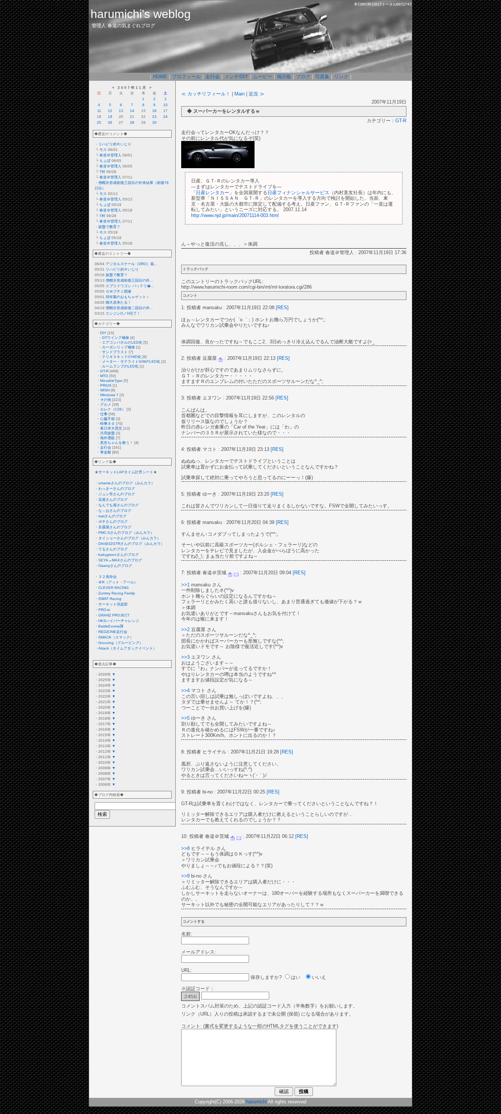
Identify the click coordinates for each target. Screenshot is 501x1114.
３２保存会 (107, 577)
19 (110, 117)
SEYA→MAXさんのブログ (120, 560)
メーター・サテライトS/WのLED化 (131, 361)
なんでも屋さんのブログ (118, 505)
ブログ (303, 76)
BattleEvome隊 (111, 626)
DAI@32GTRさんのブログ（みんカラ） (131, 544)
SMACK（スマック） (116, 637)
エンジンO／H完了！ (123, 313)
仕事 (103, 414)
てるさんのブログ (113, 549)
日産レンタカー (212, 192)
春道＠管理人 (110, 155)
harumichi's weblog (141, 14)
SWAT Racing (109, 599)
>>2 (185, 629)
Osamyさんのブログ (115, 566)
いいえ (319, 977)
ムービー (262, 76)
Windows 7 (109, 395)
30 (154, 122)
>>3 (185, 657)
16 (154, 111)
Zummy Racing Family (116, 593)
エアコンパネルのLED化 (122, 342)
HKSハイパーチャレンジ (118, 621)
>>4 (185, 690)
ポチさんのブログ (113, 522)
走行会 (212, 76)
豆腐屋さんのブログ (114, 527)
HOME (160, 76)
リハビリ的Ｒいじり (114, 144)
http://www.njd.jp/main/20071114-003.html (235, 215)
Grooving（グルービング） (120, 643)
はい (295, 977)
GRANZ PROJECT (113, 615)
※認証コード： (198, 988)
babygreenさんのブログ (118, 555)
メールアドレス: (198, 952)
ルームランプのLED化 (120, 366)
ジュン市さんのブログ (116, 494)
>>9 (185, 876)
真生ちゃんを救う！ (116, 443)
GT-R (104, 371)
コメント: (191, 1026)
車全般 (105, 452)
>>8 (185, 848)
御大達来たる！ (118, 302)
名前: (186, 934)
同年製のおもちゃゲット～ (128, 297)
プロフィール (186, 76)
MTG (104, 376)
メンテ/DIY (236, 76)
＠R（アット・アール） (118, 582)
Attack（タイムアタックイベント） (127, 648)
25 (99, 122)
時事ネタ (107, 424)
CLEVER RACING (113, 588)
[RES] (282, 307)
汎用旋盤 (107, 433)
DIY (103, 333)
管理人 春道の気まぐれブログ (123, 25)
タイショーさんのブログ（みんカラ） (129, 538)
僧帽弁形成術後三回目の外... (129, 280)
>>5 (185, 718)
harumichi (256, 1101)
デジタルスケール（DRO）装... (131, 264)
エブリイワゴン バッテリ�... (130, 286)
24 (165, 117)
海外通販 (107, 438)
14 (132, 111)
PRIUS (105, 385)
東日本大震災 (111, 428)
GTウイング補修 (115, 338)
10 (165, 105)
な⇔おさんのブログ (114, 511)
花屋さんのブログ (113, 500)
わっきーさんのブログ (116, 489)
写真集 (322, 76)
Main (239, 94)
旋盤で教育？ (109, 227)
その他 (105, 400)
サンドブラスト (115, 352)
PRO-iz (104, 610)
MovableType (111, 381)
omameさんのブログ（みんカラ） (126, 483)
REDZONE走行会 (112, 632)
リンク (341, 76)
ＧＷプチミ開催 (118, 291)
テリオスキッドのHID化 (121, 357)
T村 (102, 172)
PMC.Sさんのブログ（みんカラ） (126, 533)
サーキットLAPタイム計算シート (125, 472)
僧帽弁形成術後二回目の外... (129, 308)
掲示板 (284, 76)
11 (99, 111)
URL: (186, 970)
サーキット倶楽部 (113, 604)
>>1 (185, 584)
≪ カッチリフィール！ (205, 94)
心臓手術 (107, 419)
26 (110, 122)
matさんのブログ (112, 516)
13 (121, 111)
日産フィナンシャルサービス (298, 192)
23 (154, 117)
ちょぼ (104, 161)
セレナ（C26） (112, 409)
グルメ (105, 404)
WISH (105, 390)
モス (103, 150)
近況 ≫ (256, 94)
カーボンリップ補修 (118, 347)
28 (132, 122)
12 (110, 111)
